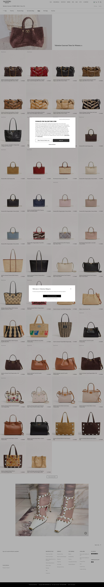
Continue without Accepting (64, 119)
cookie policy (66, 135)
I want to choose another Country (52, 298)
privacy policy (40, 136)
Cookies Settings (52, 144)
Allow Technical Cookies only (43, 140)
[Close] (70, 289)
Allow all (61, 140)
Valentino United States (52, 296)
